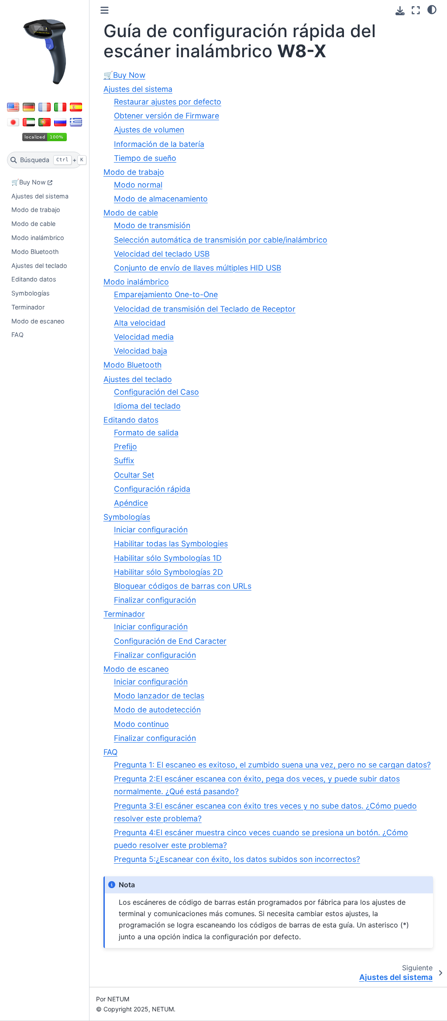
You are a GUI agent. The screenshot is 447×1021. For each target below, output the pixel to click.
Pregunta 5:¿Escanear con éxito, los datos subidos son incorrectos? (237, 859)
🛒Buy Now (28, 182)
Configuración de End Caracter (170, 641)
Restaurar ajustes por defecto (167, 101)
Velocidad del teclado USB (162, 253)
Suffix (124, 460)
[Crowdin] (44, 137)
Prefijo (125, 446)
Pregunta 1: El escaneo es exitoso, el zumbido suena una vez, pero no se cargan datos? (272, 764)
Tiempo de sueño (145, 158)
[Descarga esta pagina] (400, 10)
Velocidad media (144, 336)
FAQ (17, 334)
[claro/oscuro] (432, 9)
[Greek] (76, 122)
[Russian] (60, 122)
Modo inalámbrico (37, 237)
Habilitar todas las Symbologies (171, 543)
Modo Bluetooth (35, 251)
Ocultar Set (134, 474)
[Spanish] (76, 107)
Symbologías (30, 293)
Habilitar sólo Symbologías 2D (168, 571)
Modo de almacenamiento (161, 198)
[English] (13, 107)
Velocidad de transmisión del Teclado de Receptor (205, 308)
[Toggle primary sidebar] (104, 10)
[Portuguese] (44, 122)
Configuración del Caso (156, 391)
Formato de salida (146, 432)
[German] (29, 107)
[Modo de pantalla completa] (416, 10)
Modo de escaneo (38, 321)
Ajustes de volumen (149, 129)
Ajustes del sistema (40, 196)
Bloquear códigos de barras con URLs (182, 585)
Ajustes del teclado (39, 265)
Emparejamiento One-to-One (166, 294)
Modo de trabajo (35, 209)
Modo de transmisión (152, 225)
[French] (44, 107)
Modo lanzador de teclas (159, 695)
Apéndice (131, 502)
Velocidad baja (140, 350)
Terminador (28, 307)
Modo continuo (141, 724)
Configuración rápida (152, 488)
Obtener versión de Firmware (166, 115)
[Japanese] (13, 122)
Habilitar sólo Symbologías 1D (168, 558)
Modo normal (138, 184)
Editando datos (33, 279)
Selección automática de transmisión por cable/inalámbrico (220, 239)
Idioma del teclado (147, 405)
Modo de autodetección (157, 709)
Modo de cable (33, 223)
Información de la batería (159, 144)
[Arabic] (29, 122)
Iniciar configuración (151, 529)
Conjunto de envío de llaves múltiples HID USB (197, 267)
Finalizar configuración (155, 599)
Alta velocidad (139, 322)
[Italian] (60, 107)
